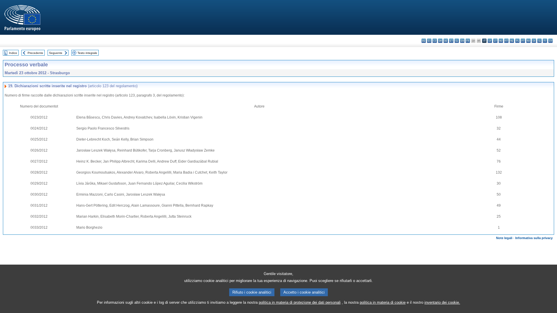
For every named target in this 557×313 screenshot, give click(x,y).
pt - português (523, 41)
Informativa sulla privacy (534, 238)
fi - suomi (545, 41)
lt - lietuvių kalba (495, 41)
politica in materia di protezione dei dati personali (300, 302)
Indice (13, 52)
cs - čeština (435, 41)
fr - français (468, 41)
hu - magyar (501, 41)
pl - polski (517, 41)
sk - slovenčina (534, 41)
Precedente (35, 52)
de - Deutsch (446, 41)
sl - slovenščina (539, 41)
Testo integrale (87, 52)
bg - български (424, 41)
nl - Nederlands (512, 41)
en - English (462, 41)
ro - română (528, 41)
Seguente (55, 52)
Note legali (504, 238)
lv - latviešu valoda (490, 41)
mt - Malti (506, 41)
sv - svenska (550, 41)
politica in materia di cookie (383, 302)
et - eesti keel (451, 41)
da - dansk (440, 41)
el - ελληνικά (457, 41)
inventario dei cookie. (442, 302)
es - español (429, 41)
